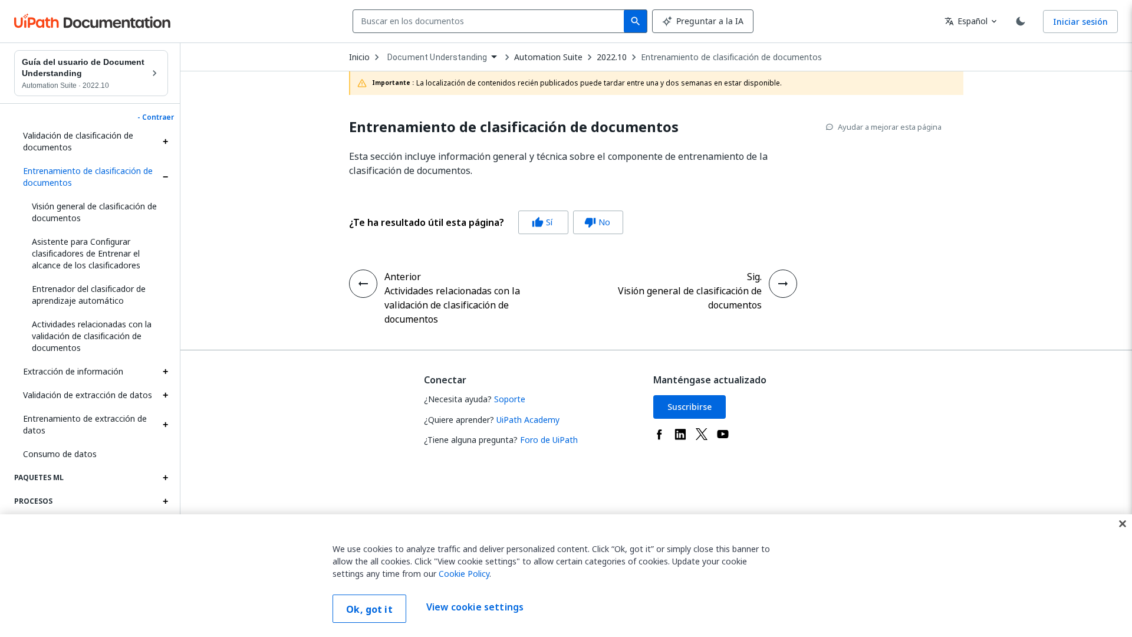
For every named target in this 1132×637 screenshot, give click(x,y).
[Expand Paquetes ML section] (165, 477)
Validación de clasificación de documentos (78, 141)
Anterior (402, 277)
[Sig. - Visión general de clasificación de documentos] (783, 284)
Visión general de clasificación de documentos (94, 212)
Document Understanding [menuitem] (437, 57)
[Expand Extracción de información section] (165, 371)
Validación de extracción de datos (87, 395)
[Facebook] (659, 434)
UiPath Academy (528, 419)
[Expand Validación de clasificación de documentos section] (165, 141)
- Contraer (155, 117)
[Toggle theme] (1020, 21)
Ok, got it (369, 609)
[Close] (1122, 523)
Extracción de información (73, 371)
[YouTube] (723, 434)
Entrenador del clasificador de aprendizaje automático (89, 295)
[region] (566, 575)
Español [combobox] (966, 21)
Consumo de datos (60, 454)
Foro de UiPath (549, 440)
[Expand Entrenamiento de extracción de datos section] (165, 424)
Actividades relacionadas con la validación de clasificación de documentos (92, 336)
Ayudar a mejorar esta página (890, 127)
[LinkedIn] (680, 434)
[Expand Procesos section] (165, 501)
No (597, 222)
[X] (702, 434)
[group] (486, 222)
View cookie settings (475, 607)
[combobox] (491, 21)
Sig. (754, 277)
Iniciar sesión (1080, 21)
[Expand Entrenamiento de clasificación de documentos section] (165, 177)
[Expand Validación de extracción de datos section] (165, 395)
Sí (542, 222)
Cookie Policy (464, 573)
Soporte (509, 399)
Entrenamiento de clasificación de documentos (88, 177)
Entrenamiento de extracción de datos (85, 424)
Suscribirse (689, 406)
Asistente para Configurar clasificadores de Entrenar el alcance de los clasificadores (86, 253)
